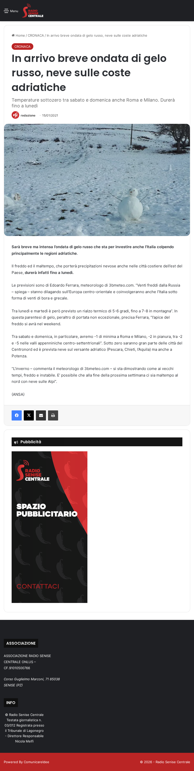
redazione (28, 115)
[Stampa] (53, 415)
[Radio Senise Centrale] (32, 11)
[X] (29, 415)
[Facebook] (17, 415)
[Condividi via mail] (41, 415)
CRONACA (36, 35)
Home (20, 35)
